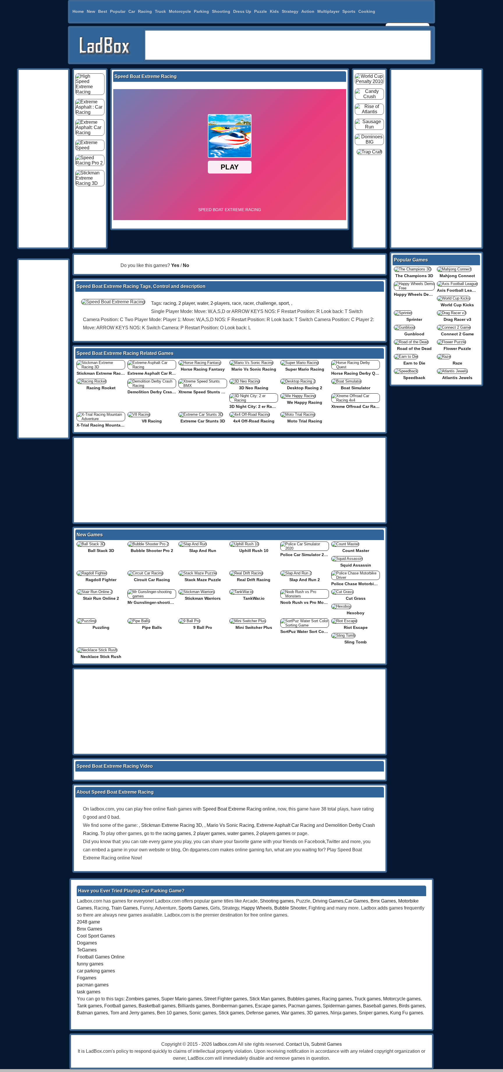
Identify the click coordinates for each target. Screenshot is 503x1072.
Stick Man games (267, 998)
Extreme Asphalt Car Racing (155, 373)
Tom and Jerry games (132, 1012)
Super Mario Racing (304, 369)
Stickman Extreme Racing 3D (105, 373)
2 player (186, 303)
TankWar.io (254, 598)
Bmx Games (383, 900)
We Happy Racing (304, 402)
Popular (117, 11)
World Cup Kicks (457, 305)
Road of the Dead (414, 348)
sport (284, 303)
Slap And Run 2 (304, 579)
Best (102, 11)
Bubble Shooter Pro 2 (152, 550)
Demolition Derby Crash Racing (158, 392)
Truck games (367, 998)
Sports (348, 11)
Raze (457, 363)
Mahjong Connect (457, 275)
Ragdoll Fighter (101, 579)
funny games (90, 963)
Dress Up (242, 11)
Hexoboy (355, 613)
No (186, 265)
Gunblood (414, 334)
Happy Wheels (256, 907)
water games (240, 833)
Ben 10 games (172, 1012)
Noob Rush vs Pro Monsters (308, 602)
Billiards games (194, 1005)
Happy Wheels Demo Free (419, 294)
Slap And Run (202, 550)
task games (88, 991)
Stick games (231, 1012)
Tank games (89, 1005)
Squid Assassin (355, 565)
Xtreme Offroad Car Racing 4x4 (361, 406)
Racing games (337, 998)
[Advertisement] (288, 45)
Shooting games (277, 900)
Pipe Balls (152, 627)
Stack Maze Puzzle (203, 579)
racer (248, 303)
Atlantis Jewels (457, 377)
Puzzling (101, 627)
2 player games (209, 833)
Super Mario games (181, 998)
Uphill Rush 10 (253, 550)
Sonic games (202, 1012)
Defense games (262, 1012)
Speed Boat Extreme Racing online (239, 808)
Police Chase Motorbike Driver (361, 583)
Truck (160, 11)
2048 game (88, 921)
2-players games (273, 833)
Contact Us (297, 1044)
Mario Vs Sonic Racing (253, 369)
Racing (145, 11)
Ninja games (343, 1012)
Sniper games (373, 1012)
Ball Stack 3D (101, 550)
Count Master (355, 550)
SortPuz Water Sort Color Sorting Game (318, 631)
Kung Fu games (406, 1012)
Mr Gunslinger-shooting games (158, 602)
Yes (175, 265)
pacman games (93, 984)
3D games (317, 1012)
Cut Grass (356, 598)
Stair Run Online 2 (101, 598)
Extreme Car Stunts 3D (202, 421)
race (236, 303)
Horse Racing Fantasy (203, 369)
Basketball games (157, 1005)
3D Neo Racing (253, 387)
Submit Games (326, 1044)
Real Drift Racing (253, 579)
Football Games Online (101, 956)
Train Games (124, 907)
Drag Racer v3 (457, 319)
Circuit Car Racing (152, 579)
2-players (220, 303)
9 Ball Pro (202, 627)
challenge (266, 303)
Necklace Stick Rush (101, 656)
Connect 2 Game (457, 334)
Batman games (92, 1012)
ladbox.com (225, 1044)
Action (307, 11)
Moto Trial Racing (304, 421)
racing (169, 303)
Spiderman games (342, 1005)
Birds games (412, 1005)
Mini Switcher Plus (253, 627)
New (91, 11)
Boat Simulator (355, 387)
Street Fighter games (225, 998)
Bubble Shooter (290, 907)
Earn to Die (414, 363)
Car (131, 11)
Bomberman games (232, 1005)
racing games (177, 833)
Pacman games (304, 1005)
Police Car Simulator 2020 (305, 554)
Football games (120, 1005)
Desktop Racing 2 (304, 387)
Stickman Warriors (203, 598)
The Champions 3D (414, 275)
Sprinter (414, 319)
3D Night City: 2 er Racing (255, 406)
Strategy (290, 11)
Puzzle (260, 11)
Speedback (414, 377)
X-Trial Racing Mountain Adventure (111, 425)
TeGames (87, 949)
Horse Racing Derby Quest (357, 373)
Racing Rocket (101, 387)
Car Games (356, 900)
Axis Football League (458, 290)
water (202, 303)
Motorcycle (180, 11)
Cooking (366, 11)
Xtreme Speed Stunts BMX (204, 392)
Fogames (86, 977)
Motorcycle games (402, 998)
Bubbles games (303, 998)
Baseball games (379, 1005)
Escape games (270, 1005)
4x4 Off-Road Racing (253, 421)
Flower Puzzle (457, 348)
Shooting (221, 11)
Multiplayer (328, 11)
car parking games (96, 970)
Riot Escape (356, 627)
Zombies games (142, 998)
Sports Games (193, 907)
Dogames (87, 942)
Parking (201, 11)
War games (292, 1012)
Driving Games (328, 900)
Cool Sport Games (96, 935)
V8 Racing (152, 421)
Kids (274, 11)
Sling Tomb (355, 642)
